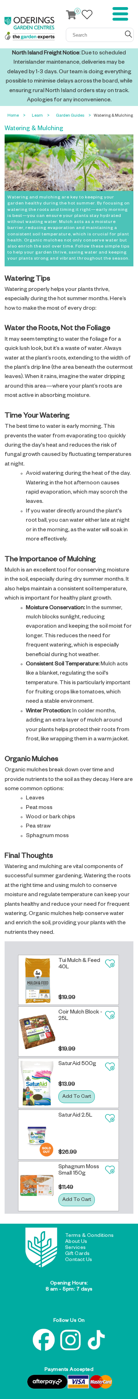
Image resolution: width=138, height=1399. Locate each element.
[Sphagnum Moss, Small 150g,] (37, 1186)
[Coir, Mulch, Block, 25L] (37, 1031)
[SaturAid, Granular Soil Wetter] (37, 1083)
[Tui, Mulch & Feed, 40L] (37, 980)
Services (75, 1248)
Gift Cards (77, 1254)
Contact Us (78, 1260)
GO (128, 34)
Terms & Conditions (89, 1236)
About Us (76, 1242)
